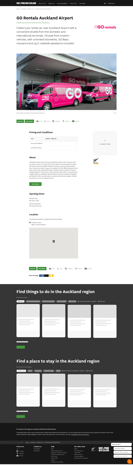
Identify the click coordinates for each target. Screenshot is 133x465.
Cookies (53, 460)
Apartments (38, 371)
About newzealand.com (57, 450)
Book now (20, 121)
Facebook (21, 453)
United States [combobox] (111, 3)
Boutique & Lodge (48, 371)
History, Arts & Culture (48, 301)
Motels (58, 371)
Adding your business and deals (59, 452)
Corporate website (78, 456)
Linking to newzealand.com (57, 454)
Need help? (36, 450)
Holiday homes (21, 371)
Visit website (29, 121)
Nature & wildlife (61, 301)
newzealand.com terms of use (80, 434)
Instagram (21, 451)
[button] (42, 3)
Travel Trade (77, 452)
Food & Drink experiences (33, 301)
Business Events (78, 454)
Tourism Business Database (81, 458)
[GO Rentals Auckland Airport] (105, 26)
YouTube (21, 455)
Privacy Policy (54, 458)
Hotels (30, 371)
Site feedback (37, 449)
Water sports (72, 301)
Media (75, 449)
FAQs (52, 449)
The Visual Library (78, 450)
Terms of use (54, 456)
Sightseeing (20, 301)
